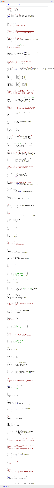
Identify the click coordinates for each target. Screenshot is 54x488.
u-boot (15, 4)
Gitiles (5, 486)
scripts (33, 4)
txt (50, 486)
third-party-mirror (9, 4)
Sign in (52, 1)
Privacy (7, 486)
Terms (10, 486)
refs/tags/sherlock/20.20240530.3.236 (23, 4)
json (52, 486)
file (23, 6)
